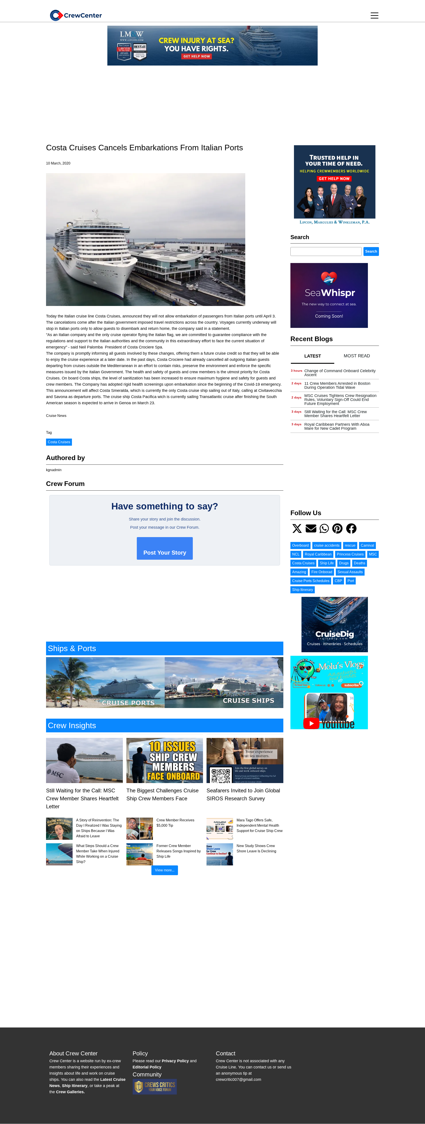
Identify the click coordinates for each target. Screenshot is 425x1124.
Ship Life (327, 563)
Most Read (357, 355)
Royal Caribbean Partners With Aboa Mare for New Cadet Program (336, 426)
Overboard (300, 545)
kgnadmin (54, 470)
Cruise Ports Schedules (310, 581)
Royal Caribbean (318, 554)
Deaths (359, 563)
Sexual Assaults (350, 572)
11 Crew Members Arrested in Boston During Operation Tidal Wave (337, 385)
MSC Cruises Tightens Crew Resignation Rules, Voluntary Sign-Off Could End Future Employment (340, 399)
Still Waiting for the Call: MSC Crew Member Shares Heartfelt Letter (335, 414)
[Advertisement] (212, 100)
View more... (164, 870)
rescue (350, 545)
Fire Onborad (321, 572)
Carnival (367, 545)
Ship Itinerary (302, 590)
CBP (338, 581)
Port (351, 581)
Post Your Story (164, 552)
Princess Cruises (350, 554)
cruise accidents (327, 545)
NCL (295, 554)
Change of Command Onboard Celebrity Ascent (340, 373)
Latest (312, 356)
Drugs (344, 563)
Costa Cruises (59, 442)
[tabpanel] (334, 400)
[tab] (312, 356)
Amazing (299, 572)
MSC (373, 554)
